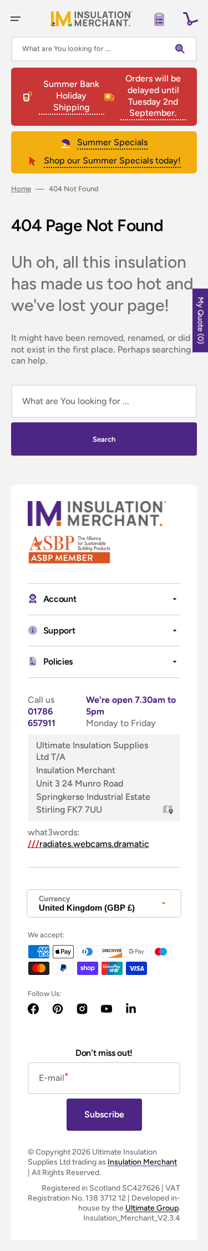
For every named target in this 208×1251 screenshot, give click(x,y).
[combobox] (104, 49)
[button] (15, 19)
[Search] (182, 49)
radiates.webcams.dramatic (88, 844)
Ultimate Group (152, 1208)
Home (21, 189)
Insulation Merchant (142, 1162)
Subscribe (104, 1114)
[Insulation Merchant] (91, 18)
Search (104, 439)
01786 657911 (41, 717)
